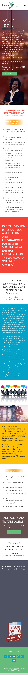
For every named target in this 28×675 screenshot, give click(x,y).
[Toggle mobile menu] (25, 4)
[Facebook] (5, 656)
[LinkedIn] (10, 656)
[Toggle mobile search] (25, 5)
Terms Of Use (11, 670)
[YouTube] (14, 660)
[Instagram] (18, 656)
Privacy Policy (17, 670)
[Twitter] (14, 656)
